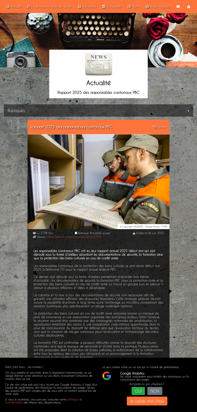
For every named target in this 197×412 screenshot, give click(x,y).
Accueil (16, 6)
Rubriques (16, 110)
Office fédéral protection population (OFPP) (74, 237)
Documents (114, 6)
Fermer (161, 127)
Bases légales (160, 6)
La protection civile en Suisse (52, 6)
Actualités (89, 6)
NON (155, 391)
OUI (138, 391)
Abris (135, 6)
